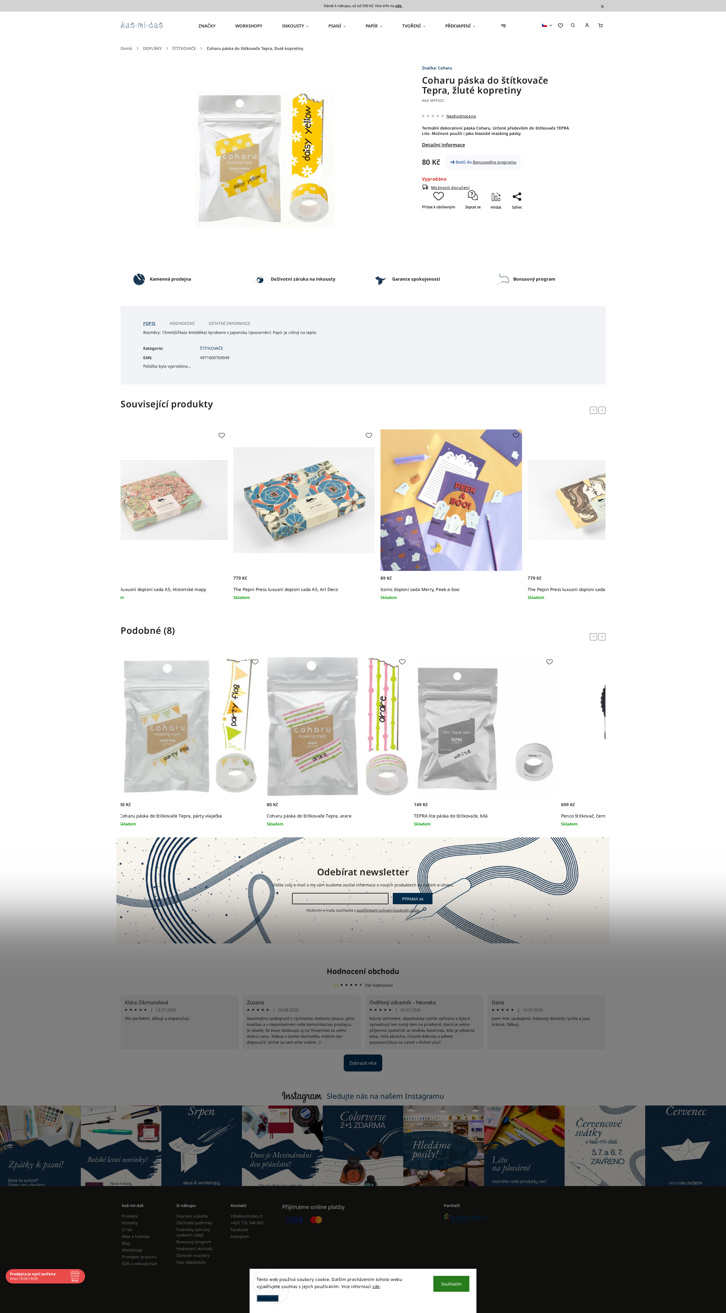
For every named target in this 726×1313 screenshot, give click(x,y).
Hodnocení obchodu (363, 971)
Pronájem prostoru (139, 1256)
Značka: (437, 68)
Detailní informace (443, 144)
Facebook (239, 1229)
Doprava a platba (192, 1216)
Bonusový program (193, 1241)
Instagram (240, 1236)
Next (602, 410)
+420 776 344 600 (247, 1222)
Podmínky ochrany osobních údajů (193, 1232)
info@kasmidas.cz (246, 1216)
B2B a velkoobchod (139, 1263)
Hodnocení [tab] (182, 323)
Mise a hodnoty (136, 1236)
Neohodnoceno (461, 116)
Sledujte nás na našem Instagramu (385, 1096)
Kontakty (130, 1222)
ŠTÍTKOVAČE (211, 348)
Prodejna (130, 1216)
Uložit (511, 217)
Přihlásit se (412, 898)
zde (376, 1286)
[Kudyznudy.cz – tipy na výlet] (522, 1218)
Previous (594, 410)
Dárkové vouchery (193, 1255)
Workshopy (132, 1250)
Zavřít (514, 223)
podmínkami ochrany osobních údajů (388, 910)
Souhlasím (451, 1284)
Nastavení (267, 1298)
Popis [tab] (149, 323)
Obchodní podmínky (194, 1222)
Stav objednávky (191, 1262)
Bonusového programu (494, 162)
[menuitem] (212, 26)
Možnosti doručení (450, 187)
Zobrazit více (363, 1063)
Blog (126, 1243)
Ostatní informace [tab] (229, 323)
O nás (127, 1229)
